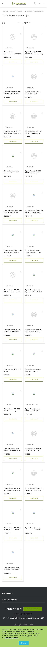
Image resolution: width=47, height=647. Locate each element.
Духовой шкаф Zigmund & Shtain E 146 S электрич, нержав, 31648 (34, 490)
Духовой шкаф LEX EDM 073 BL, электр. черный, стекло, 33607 (12, 292)
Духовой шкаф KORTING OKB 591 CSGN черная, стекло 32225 (33, 133)
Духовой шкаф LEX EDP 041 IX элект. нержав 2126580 (33, 450)
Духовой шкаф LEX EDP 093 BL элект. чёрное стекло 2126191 (12, 411)
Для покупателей (9, 599)
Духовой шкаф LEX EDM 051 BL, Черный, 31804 (12, 529)
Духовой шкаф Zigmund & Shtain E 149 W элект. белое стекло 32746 (13, 212)
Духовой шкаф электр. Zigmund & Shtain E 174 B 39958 (33, 292)
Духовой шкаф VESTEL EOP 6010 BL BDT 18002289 (33, 93)
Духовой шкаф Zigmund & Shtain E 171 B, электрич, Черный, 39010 (34, 212)
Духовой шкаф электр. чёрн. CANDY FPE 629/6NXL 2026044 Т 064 (33, 371)
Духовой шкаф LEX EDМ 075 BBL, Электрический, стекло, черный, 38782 (34, 54)
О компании (7, 593)
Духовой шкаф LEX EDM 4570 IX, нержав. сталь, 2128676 (33, 331)
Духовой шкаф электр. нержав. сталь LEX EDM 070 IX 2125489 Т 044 (33, 530)
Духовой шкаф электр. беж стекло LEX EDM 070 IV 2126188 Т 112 (13, 450)
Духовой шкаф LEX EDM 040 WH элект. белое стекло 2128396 (12, 331)
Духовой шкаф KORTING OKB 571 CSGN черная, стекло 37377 (12, 93)
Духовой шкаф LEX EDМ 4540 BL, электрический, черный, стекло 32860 (12, 133)
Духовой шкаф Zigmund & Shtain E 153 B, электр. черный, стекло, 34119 (13, 252)
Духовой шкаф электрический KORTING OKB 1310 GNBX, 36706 (12, 54)
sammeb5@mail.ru (25, 614)
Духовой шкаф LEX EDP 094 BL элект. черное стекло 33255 (33, 173)
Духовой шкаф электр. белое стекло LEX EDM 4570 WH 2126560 (33, 252)
